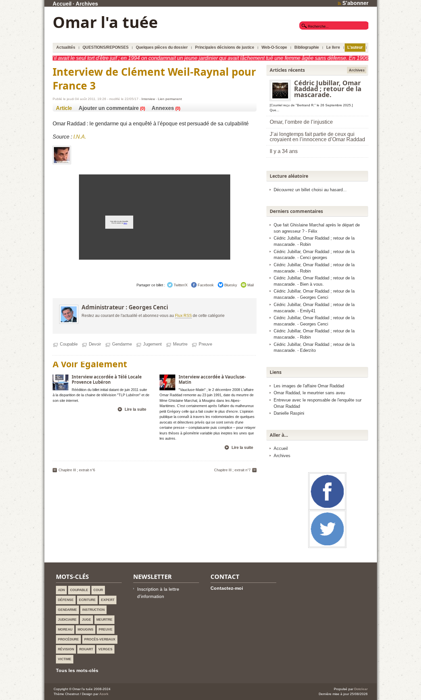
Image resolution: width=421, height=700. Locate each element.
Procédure (68, 639)
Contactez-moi (226, 588)
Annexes (163, 108)
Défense (66, 600)
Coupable (69, 344)
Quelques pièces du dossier (162, 47)
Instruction (93, 609)
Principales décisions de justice (224, 47)
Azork (104, 694)
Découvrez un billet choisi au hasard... (310, 190)
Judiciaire (67, 619)
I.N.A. (79, 137)
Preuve (205, 344)
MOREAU (65, 629)
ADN (61, 590)
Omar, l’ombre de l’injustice (301, 122)
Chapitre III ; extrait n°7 (232, 470)
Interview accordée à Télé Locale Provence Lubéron (107, 379)
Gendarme (122, 344)
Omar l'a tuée (105, 22)
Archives (87, 4)
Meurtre (180, 344)
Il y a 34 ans (284, 151)
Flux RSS (183, 315)
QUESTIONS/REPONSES (106, 47)
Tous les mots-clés (77, 670)
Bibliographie (306, 47)
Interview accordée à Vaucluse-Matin (212, 379)
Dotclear (361, 689)
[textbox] (333, 26)
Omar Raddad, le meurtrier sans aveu (309, 393)
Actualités (65, 47)
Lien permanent (170, 99)
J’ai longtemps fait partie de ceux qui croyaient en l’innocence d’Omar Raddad (317, 136)
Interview (148, 99)
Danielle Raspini (289, 413)
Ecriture (87, 600)
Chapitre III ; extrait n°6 (77, 470)
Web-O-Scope (274, 47)
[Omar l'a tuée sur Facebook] (327, 507)
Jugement (152, 344)
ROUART (86, 649)
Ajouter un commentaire (109, 108)
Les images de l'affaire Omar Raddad (309, 386)
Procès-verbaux (99, 639)
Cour (98, 590)
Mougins (85, 629)
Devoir (95, 344)
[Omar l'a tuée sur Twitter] (327, 545)
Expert (107, 600)
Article (64, 108)
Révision (66, 649)
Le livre (333, 47)
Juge (86, 619)
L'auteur (355, 47)
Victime (64, 659)
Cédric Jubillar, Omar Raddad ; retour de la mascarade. (327, 88)
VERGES (105, 649)
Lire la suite (135, 409)
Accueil (62, 4)
